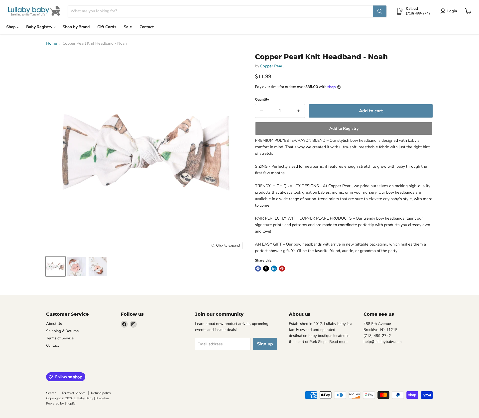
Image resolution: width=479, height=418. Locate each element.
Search (51, 393)
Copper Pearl (272, 66)
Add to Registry (344, 128)
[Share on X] (266, 269)
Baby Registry (39, 27)
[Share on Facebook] (258, 269)
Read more (338, 341)
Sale (128, 27)
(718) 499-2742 (418, 13)
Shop (11, 27)
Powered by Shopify (61, 403)
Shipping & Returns (62, 330)
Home (51, 43)
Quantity (262, 100)
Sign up (265, 344)
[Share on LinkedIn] (274, 269)
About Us (54, 323)
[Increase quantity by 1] (298, 111)
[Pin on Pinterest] (282, 269)
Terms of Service (60, 338)
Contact (146, 27)
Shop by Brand (76, 27)
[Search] (379, 11)
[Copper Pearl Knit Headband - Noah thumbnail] (55, 266)
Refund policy (101, 393)
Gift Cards (106, 27)
